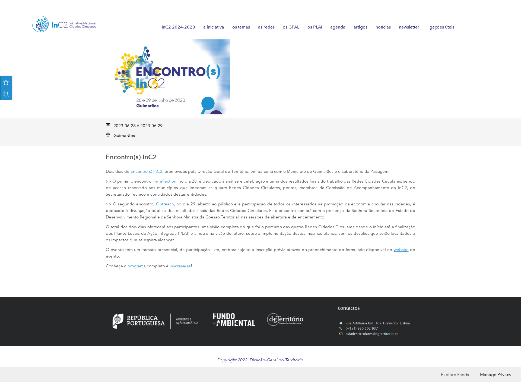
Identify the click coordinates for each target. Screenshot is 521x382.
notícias (383, 27)
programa (137, 266)
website (401, 249)
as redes (266, 27)
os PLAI (314, 27)
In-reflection (165, 181)
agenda (337, 27)
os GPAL (291, 27)
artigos (360, 27)
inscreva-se (180, 266)
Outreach (165, 204)
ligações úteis (440, 27)
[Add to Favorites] (6, 82)
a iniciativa (213, 27)
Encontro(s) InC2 (146, 171)
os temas (241, 27)
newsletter (409, 27)
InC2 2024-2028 (178, 27)
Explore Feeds (455, 374)
